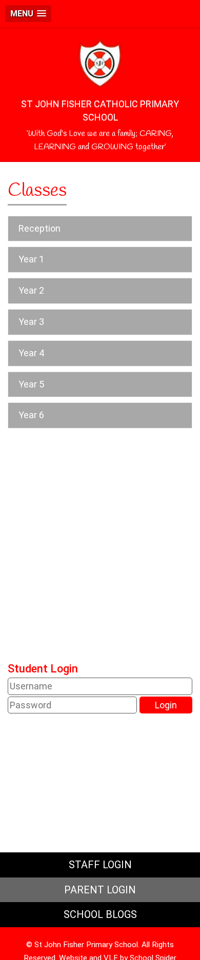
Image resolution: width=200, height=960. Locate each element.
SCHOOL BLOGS (100, 914)
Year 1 (31, 259)
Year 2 (31, 290)
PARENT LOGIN (100, 890)
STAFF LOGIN (100, 865)
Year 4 (31, 353)
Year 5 (31, 384)
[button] (28, 13)
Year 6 (31, 415)
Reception (39, 228)
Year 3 (31, 321)
